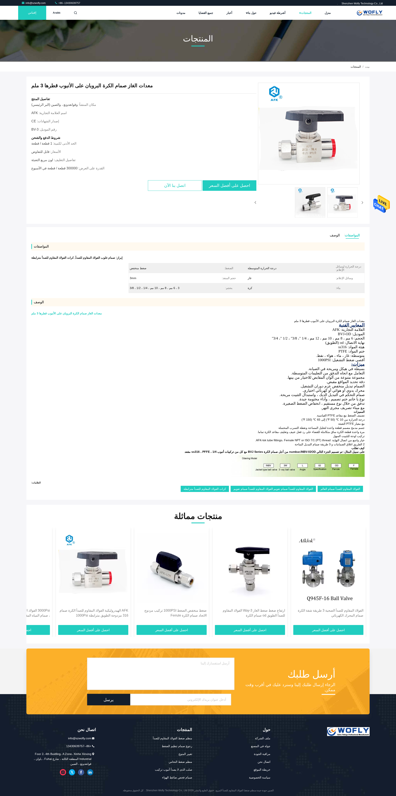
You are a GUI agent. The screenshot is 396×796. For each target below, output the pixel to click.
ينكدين (90, 772)
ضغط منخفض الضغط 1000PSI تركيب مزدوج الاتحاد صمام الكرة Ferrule (175, 613)
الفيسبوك (81, 772)
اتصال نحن (264, 761)
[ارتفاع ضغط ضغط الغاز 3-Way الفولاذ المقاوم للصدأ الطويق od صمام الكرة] (250, 567)
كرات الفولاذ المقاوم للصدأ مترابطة (205, 489)
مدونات (181, 12)
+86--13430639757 (69, 3)
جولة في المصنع (260, 746)
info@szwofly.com (36, 3)
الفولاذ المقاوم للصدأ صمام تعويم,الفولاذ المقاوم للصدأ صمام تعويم (273, 489)
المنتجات (305, 12)
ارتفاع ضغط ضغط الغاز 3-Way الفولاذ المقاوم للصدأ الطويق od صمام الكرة (254, 613)
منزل (328, 12)
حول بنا (252, 12)
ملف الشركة (262, 738)
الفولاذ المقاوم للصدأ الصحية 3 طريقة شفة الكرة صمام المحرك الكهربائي (330, 613)
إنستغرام (63, 772)
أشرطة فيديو (277, 12)
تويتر (72, 772)
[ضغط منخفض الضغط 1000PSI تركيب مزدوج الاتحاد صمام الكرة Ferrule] (172, 567)
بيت (367, 66)
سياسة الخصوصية (259, 777)
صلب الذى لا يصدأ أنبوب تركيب (173, 769)
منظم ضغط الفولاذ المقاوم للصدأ (172, 738)
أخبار (229, 12)
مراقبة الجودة (262, 754)
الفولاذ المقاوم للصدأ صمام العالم (340, 489)
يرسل (109, 699)
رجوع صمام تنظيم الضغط (177, 746)
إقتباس (32, 12)
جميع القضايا (206, 12)
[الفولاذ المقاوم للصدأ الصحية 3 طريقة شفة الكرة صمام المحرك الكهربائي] (328, 567)
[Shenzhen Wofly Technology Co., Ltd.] (370, 13)
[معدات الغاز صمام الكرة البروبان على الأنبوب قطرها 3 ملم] (308, 134)
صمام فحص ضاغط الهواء (177, 777)
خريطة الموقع (262, 769)
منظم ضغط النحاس (180, 761)
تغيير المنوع (185, 754)
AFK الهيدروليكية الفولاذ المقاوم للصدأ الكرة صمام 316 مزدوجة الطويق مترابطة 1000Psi (94, 613)
